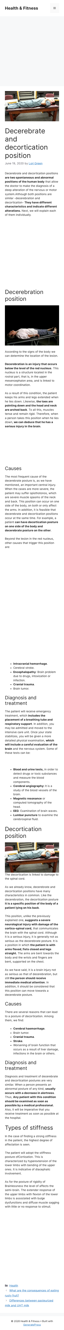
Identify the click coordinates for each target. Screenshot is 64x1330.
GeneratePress (32, 1324)
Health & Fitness (21, 8)
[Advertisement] (32, 49)
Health (13, 1285)
